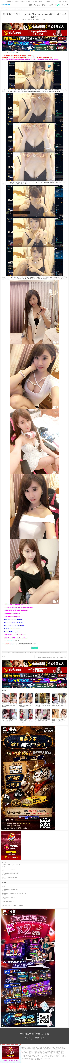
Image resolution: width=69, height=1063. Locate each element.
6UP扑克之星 (34, 1)
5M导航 (48, 1051)
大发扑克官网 (39, 1053)
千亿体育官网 (31, 1052)
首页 (30, 5)
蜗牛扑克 (17, 1)
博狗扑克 (22, 1)
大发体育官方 (51, 1053)
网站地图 (31, 1059)
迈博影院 (62, 1051)
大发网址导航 (10, 1)
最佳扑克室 (37, 5)
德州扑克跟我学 (11, 640)
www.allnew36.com (18, 619)
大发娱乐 (35, 1056)
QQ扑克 (51, 1056)
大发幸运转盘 (40, 1056)
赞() (35, 647)
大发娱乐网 (34, 1053)
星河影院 (58, 1051)
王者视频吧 (57, 1047)
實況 (3, 657)
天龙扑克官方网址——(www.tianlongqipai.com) (15, 634)
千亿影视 (44, 1051)
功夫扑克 (33, 1048)
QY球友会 (41, 1052)
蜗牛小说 (50, 1048)
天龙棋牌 (37, 1047)
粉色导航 (48, 1047)
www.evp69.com (12, 52)
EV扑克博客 (61, 1052)
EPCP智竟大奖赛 (56, 1055)
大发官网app (57, 1053)
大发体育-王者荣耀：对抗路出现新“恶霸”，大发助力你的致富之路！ (52, 657)
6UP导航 (63, 1048)
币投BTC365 (47, 1052)
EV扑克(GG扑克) (39, 1038)
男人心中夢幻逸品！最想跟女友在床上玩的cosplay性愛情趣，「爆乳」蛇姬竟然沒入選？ (59, 705)
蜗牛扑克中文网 (43, 1047)
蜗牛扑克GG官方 (46, 1050)
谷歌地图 (38, 1059)
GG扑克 (28, 1)
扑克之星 (54, 1)
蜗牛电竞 (62, 1055)
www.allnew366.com (18, 622)
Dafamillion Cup (23, 1053)
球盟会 (51, 1052)
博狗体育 (41, 1048)
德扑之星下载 (28, 1055)
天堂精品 (22, 1048)
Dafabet (41, 1055)
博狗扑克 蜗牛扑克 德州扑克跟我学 (5, 5)
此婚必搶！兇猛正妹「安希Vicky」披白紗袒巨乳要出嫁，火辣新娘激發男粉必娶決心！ (26, 705)
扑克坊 (33, 1055)
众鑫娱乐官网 (57, 1050)
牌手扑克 (37, 1055)
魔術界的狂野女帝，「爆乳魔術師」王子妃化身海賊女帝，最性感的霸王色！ (9, 705)
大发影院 (29, 1053)
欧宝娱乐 (40, 1051)
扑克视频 (57, 5)
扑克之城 (59, 1)
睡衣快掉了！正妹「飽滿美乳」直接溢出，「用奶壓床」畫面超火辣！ (59, 721)
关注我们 (65, 1)
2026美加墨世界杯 (57, 1056)
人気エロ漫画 (29, 1051)
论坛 (63, 5)
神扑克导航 (41, 1)
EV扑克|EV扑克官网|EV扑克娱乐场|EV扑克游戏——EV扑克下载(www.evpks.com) (22, 55)
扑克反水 (33, 1047)
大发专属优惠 (46, 1056)
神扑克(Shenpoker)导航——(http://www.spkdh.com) (15, 637)
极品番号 (59, 1048)
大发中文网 (30, 1056)
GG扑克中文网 (21, 1050)
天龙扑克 (48, 1)
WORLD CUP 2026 (24, 1052)
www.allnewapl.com (16, 628)
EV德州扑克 (46, 1055)
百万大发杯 (63, 1056)
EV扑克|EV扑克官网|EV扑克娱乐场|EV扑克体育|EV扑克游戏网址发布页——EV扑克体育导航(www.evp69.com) (27, 57)
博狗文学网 (27, 1050)
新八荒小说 (52, 1050)
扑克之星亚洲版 (33, 1050)
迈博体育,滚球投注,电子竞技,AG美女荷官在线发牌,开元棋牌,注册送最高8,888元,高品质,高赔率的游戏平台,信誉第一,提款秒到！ (30, 59)
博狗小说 (54, 1048)
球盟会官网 (37, 1052)
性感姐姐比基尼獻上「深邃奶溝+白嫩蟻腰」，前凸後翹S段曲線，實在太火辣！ (42, 705)
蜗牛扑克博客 (23, 1047)
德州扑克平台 (62, 1047)
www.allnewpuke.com (19, 625)
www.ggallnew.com (17, 631)
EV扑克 (37, 1048)
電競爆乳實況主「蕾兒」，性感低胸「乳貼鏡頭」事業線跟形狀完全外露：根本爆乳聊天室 (45, 652)
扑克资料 (44, 5)
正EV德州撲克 (45, 1053)
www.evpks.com (16, 613)
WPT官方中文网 (24, 1056)
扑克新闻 (51, 5)
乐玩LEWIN (56, 1052)
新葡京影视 (53, 1051)
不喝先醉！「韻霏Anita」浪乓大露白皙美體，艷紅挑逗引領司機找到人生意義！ (26, 721)
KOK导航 (24, 1051)
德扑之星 (23, 1055)
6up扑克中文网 (28, 1048)
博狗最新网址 (39, 1050)
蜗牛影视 (46, 1048)
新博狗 (53, 1047)
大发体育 (27, 1038)
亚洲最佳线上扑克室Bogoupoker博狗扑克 (42, 1058)
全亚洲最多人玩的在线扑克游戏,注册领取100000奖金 (25, 643)
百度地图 (34, 1059)
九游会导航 (35, 1051)
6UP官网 (62, 1050)
